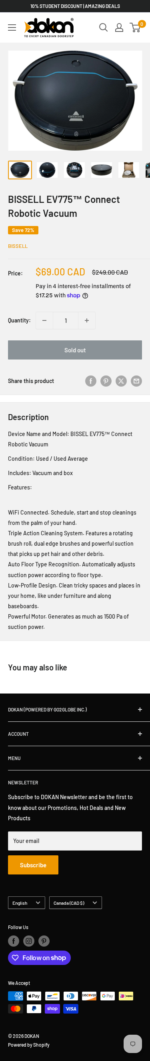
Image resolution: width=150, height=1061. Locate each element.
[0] (135, 27)
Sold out (75, 350)
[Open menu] (12, 27)
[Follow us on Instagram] (28, 941)
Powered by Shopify (29, 1044)
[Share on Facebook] (90, 381)
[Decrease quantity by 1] (44, 320)
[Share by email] (136, 381)
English (19, 903)
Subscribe (33, 864)
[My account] (119, 27)
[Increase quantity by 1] (86, 320)
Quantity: (19, 320)
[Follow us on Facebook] (13, 941)
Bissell (18, 246)
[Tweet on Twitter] (121, 381)
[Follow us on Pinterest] (44, 941)
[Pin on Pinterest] (106, 381)
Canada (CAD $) (69, 903)
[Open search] (103, 27)
